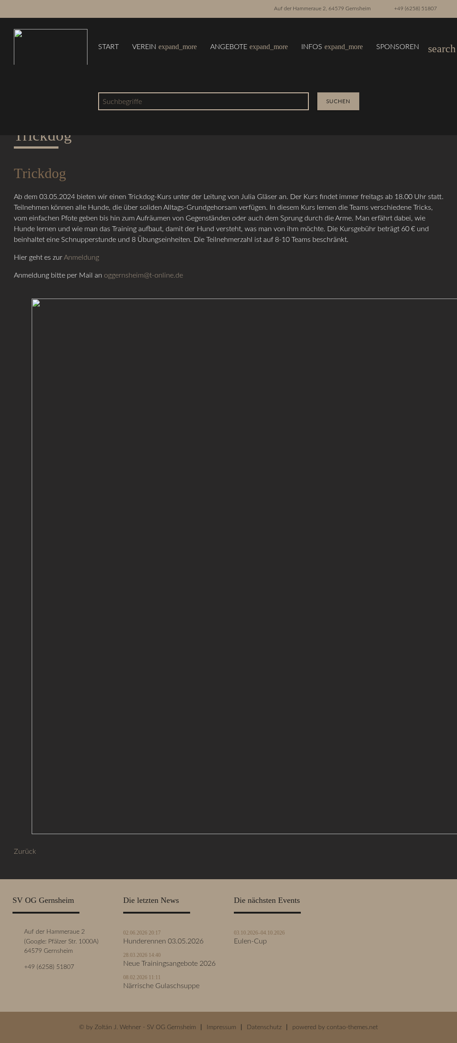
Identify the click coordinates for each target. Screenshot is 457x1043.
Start (108, 46)
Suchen (338, 101)
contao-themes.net (352, 1027)
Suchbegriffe (122, 101)
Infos (332, 46)
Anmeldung (81, 257)
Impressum (221, 1027)
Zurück (25, 851)
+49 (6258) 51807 (415, 8)
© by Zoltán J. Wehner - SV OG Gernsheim (137, 1027)
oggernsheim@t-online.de (143, 275)
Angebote (249, 46)
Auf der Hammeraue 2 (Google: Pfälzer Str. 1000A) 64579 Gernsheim (60, 941)
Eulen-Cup (250, 941)
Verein (164, 46)
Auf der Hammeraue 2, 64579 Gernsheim (322, 8)
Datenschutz (264, 1027)
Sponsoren (397, 46)
